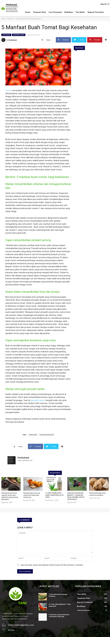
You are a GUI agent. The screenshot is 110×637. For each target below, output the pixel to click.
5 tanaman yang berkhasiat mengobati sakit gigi (59, 615)
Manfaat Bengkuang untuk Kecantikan (97, 494)
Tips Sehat (10, 19)
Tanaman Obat (18, 35)
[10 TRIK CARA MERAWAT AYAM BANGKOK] (42, 607)
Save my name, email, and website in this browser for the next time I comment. (52, 565)
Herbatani (12, 40)
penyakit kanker (38, 400)
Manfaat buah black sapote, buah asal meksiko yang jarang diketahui (9, 496)
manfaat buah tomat (47, 435)
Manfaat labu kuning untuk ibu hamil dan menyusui (31, 495)
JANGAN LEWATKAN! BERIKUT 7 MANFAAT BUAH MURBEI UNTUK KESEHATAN (75, 496)
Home (3, 19)
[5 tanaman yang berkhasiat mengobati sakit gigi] (42, 617)
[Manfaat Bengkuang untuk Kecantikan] (99, 484)
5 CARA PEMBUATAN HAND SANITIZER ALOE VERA (54, 495)
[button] (104, 4)
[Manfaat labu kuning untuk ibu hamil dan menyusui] (33, 484)
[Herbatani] (3, 40)
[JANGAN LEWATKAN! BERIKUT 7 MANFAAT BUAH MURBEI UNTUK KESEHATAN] (77, 484)
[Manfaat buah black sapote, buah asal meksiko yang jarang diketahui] (11, 484)
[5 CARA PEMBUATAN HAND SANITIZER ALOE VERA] (55, 484)
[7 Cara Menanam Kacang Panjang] (42, 596)
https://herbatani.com (25, 460)
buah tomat (33, 435)
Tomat (8, 90)
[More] (106, 40)
